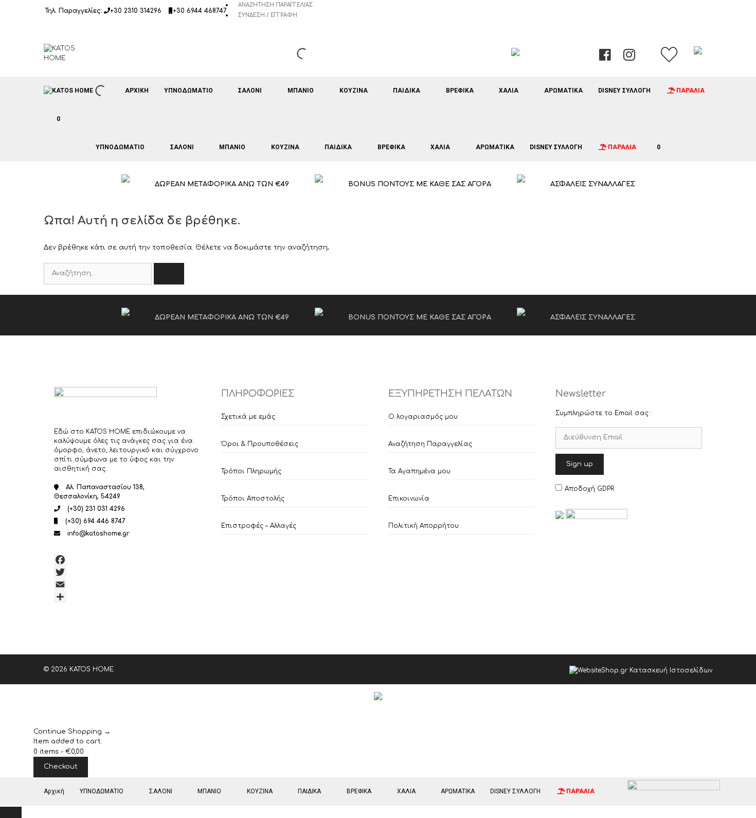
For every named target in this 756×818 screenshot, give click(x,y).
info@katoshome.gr (98, 533)
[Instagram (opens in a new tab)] (629, 57)
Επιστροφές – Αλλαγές (258, 525)
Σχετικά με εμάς (248, 416)
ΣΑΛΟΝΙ (250, 90)
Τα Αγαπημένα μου (419, 471)
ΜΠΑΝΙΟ (300, 90)
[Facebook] (127, 560)
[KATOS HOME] (68, 90)
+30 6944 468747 (200, 10)
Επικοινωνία (408, 498)
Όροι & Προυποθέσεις (259, 444)
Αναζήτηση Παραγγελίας (275, 5)
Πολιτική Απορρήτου (423, 525)
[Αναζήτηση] (169, 273)
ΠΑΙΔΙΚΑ (406, 90)
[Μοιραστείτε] (127, 597)
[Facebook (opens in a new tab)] (605, 57)
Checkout (61, 766)
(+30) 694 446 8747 (95, 521)
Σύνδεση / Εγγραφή (267, 15)
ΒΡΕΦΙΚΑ (460, 90)
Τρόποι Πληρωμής (251, 471)
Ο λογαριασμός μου (423, 416)
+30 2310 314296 (135, 10)
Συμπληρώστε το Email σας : (603, 413)
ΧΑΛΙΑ (508, 90)
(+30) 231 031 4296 (96, 508)
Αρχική (137, 90)
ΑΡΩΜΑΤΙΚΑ (563, 90)
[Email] (127, 584)
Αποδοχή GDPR (589, 488)
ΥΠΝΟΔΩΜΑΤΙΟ (188, 90)
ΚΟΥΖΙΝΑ (353, 90)
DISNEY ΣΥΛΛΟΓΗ (624, 90)
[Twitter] (127, 572)
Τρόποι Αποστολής (252, 498)
